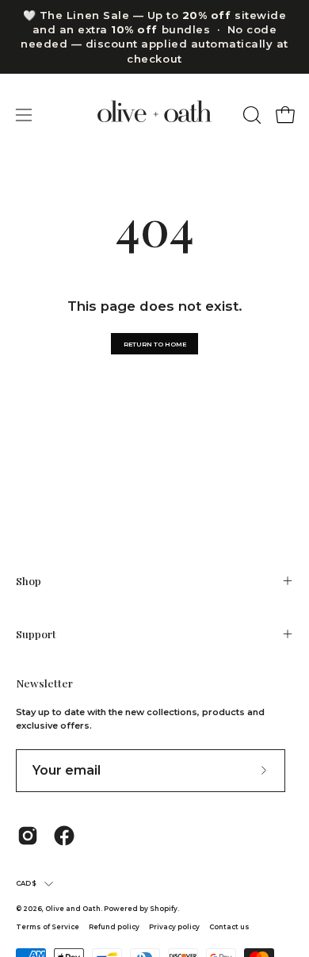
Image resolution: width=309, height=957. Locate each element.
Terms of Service (47, 927)
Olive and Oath (73, 909)
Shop (28, 580)
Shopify (163, 909)
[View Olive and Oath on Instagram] (28, 836)
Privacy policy (175, 927)
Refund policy (114, 927)
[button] (250, 115)
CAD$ (26, 883)
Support (36, 633)
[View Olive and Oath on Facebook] (64, 836)
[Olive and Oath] (154, 115)
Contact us (229, 927)
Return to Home (155, 344)
